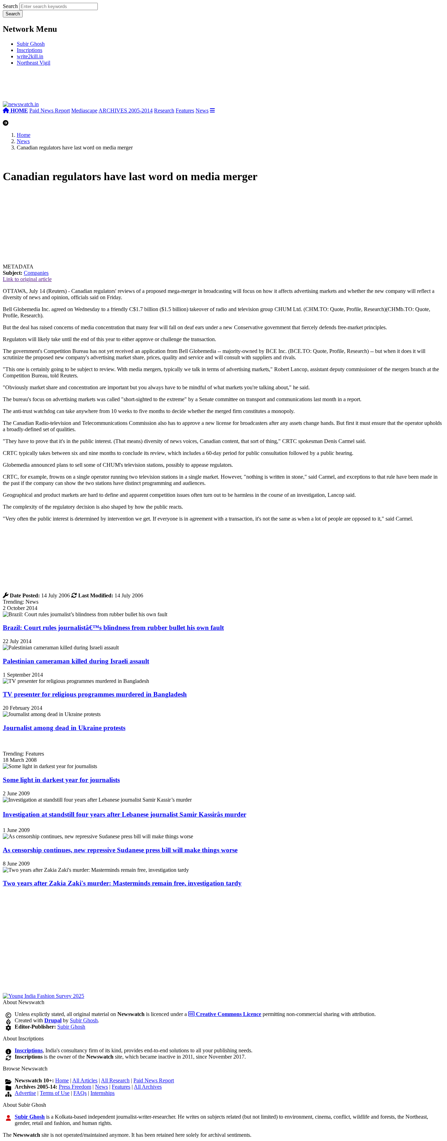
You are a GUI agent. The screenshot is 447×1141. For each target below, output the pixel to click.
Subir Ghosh (31, 44)
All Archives (148, 1087)
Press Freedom (75, 1087)
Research (164, 110)
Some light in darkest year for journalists (61, 779)
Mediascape (84, 110)
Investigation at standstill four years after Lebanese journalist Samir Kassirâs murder (124, 814)
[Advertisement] (107, 86)
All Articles (84, 1080)
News (202, 110)
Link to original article (27, 279)
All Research (115, 1080)
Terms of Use (54, 1093)
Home (23, 135)
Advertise (25, 1093)
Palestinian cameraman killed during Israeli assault (76, 661)
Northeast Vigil (33, 63)
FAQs (80, 1093)
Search (10, 6)
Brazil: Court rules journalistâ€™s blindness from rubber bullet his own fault (113, 627)
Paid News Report (49, 110)
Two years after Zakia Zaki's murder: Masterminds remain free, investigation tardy (122, 883)
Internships (102, 1093)
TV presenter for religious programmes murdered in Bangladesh (95, 694)
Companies (36, 273)
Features (185, 110)
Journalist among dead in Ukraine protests (64, 727)
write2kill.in (30, 56)
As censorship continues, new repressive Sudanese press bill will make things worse (120, 850)
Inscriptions (29, 50)
